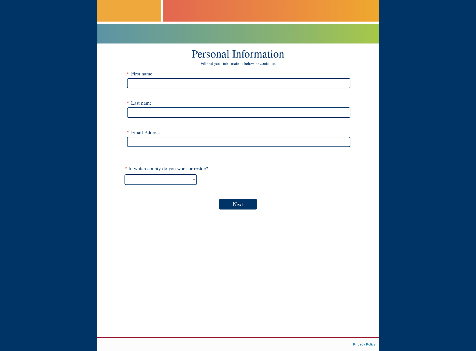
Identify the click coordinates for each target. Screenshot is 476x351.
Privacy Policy (364, 344)
